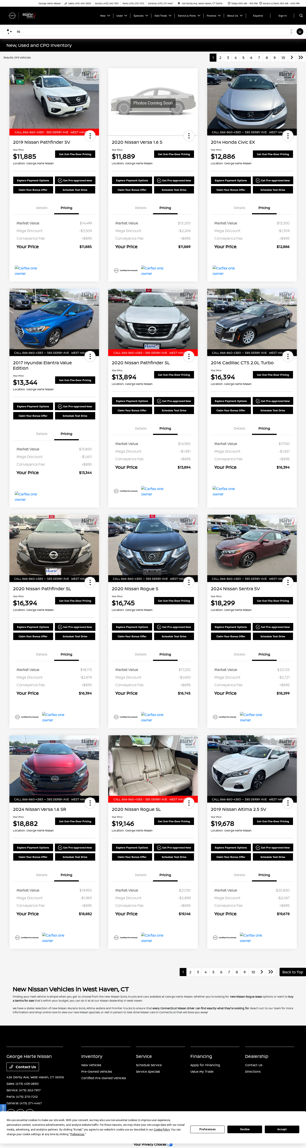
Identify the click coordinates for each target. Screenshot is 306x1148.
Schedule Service (149, 1065)
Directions (253, 1071)
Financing (201, 1056)
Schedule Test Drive (75, 189)
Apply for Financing (205, 1065)
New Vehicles (91, 1065)
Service (144, 1056)
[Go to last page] (301, 57)
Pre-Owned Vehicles (96, 1071)
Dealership (256, 1056)
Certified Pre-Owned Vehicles (103, 1078)
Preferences (207, 1129)
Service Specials (148, 1071)
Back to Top (292, 972)
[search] (301, 15)
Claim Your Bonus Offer (33, 189)
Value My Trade (201, 1071)
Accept (282, 1129)
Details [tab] (41, 207)
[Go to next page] (292, 57)
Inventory (91, 1056)
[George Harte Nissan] (26, 15)
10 (283, 57)
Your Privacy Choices (150, 1144)
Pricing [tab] (66, 207)
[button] (90, 135)
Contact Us (25, 1066)
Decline (245, 1129)
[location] (179, 3)
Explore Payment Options (33, 180)
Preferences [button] (77, 1134)
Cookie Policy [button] (162, 1129)
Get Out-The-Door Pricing (75, 154)
